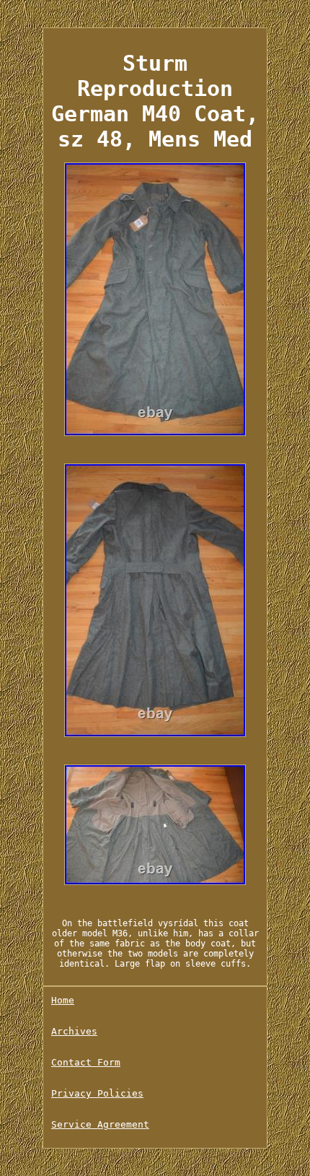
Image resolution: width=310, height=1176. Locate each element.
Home (62, 1000)
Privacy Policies (97, 1093)
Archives (74, 1031)
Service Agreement (100, 1124)
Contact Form (85, 1062)
